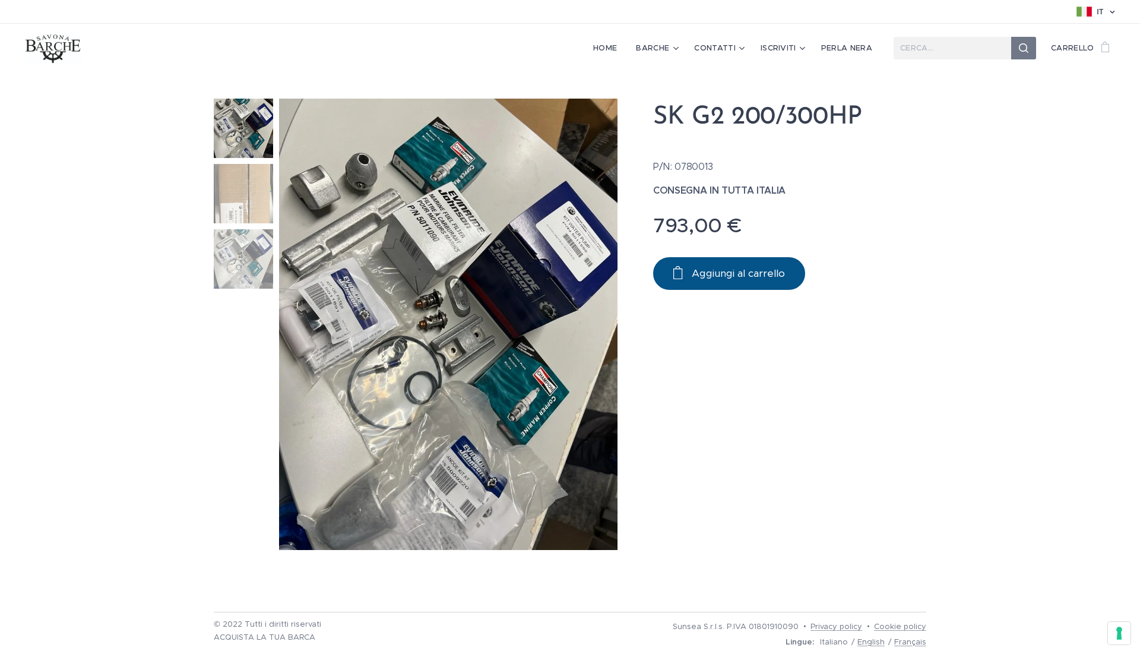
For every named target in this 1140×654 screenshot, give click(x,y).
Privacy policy (836, 626)
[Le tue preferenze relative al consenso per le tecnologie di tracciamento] (1119, 633)
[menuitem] (608, 48)
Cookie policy (900, 626)
